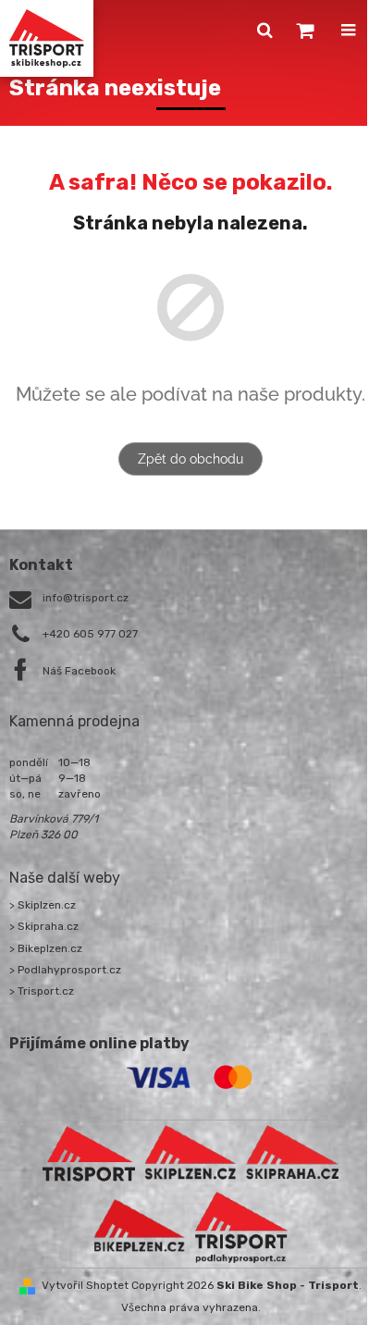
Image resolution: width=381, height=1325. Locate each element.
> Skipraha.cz (44, 926)
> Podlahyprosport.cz (65, 969)
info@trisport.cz (86, 597)
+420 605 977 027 (90, 633)
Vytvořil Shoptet (85, 1285)
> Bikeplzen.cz (45, 948)
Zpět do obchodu (190, 459)
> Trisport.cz (41, 990)
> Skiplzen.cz (42, 904)
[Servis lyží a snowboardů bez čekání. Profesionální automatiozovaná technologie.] (292, 1152)
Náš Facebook (79, 670)
